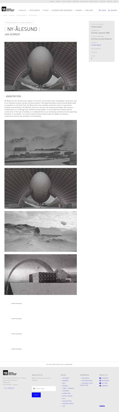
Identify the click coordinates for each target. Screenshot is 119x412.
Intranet (52, 1)
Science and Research (62, 10)
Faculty (22, 10)
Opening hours (93, 1)
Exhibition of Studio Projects (19, 23)
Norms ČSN (76, 1)
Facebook (104, 378)
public (36, 399)
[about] (10, 373)
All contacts (9, 388)
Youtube (104, 383)
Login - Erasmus (66, 1)
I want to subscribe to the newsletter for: (43, 395)
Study (46, 10)
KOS (64, 383)
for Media (85, 378)
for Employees (87, 380)
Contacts (109, 1)
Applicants (35, 10)
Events (79, 10)
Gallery (89, 10)
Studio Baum (96, 45)
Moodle (65, 386)
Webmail (58, 1)
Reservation (67, 401)
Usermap (66, 391)
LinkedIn (104, 386)
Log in (36, 395)
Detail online (84, 1)
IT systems (102, 1)
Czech (115, 1)
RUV (64, 398)
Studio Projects (21, 15)
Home (5, 15)
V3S (64, 406)
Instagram (105, 380)
